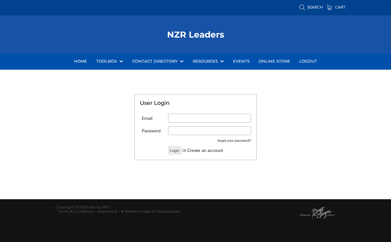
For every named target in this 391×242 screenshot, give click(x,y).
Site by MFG (100, 207)
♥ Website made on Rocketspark (151, 212)
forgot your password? (234, 140)
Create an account (205, 150)
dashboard (107, 212)
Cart (339, 7)
